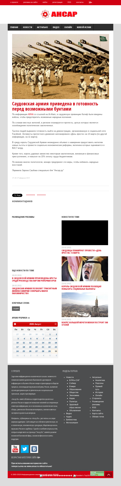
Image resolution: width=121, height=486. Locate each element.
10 (17, 343)
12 (30, 343)
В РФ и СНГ (74, 380)
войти (45, 2)
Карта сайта (97, 413)
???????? (30, 195)
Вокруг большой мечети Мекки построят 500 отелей (85, 323)
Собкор (72, 383)
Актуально (42, 27)
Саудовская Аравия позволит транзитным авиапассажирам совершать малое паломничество (34, 291)
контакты (80, 2)
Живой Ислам (84, 27)
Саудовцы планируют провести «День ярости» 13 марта (81, 251)
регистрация (57, 2)
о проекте (14, 2)
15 (49, 343)
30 (56, 351)
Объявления (75, 410)
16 (56, 343)
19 (30, 347)
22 (49, 347)
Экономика (74, 395)
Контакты (96, 410)
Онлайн (68, 27)
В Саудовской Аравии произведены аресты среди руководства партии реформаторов (34, 279)
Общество (73, 392)
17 (17, 347)
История (99, 392)
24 (17, 351)
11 (24, 343)
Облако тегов (98, 417)
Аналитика (100, 380)
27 (36, 351)
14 (43, 343)
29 (49, 351)
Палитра (73, 401)
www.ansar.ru (33, 466)
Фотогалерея (72, 423)
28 (43, 351)
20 (36, 347)
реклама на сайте (30, 2)
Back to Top (108, 474)
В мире (72, 386)
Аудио (69, 417)
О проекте (96, 398)
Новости (27, 27)
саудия (16, 308)
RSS (69, 2)
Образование (75, 389)
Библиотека (71, 420)
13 (36, 343)
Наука (72, 398)
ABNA (30, 114)
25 (24, 351)
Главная (14, 27)
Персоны (99, 383)
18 (24, 347)
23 (56, 347)
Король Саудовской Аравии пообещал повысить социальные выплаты (81, 287)
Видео (56, 27)
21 (43, 347)
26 (30, 351)
